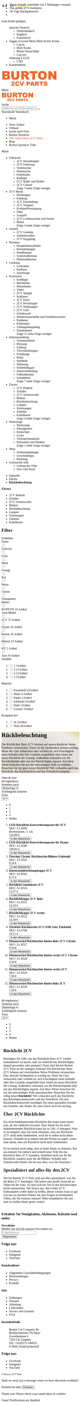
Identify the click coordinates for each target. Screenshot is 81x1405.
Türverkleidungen (27, 350)
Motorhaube (24, 286)
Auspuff (21, 215)
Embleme (22, 320)
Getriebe (13, 1106)
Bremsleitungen (26, 249)
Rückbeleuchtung (27, 401)
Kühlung (22, 198)
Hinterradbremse (26, 259)
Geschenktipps (25, 455)
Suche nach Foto (19, 131)
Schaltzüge (23, 354)
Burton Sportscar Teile (22, 145)
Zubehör (22, 411)
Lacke (20, 435)
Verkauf (13, 128)
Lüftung (21, 347)
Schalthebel (23, 377)
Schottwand (24, 313)
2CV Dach (23, 300)
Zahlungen (15, 1297)
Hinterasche (24, 171)
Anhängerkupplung (28, 327)
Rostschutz (23, 432)
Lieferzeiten (16, 1307)
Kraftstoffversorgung (29, 208)
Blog (12, 141)
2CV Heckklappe (27, 303)
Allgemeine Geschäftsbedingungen (30, 1272)
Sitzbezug (22, 364)
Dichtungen (24, 195)
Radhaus (22, 269)
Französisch (24, 37)
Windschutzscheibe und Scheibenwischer (41, 316)
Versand (14, 1301)
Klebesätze (23, 323)
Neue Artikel (16, 124)
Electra (13, 479)
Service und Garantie (21, 1311)
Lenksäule (23, 266)
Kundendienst (17, 64)
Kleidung (22, 459)
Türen (20, 289)
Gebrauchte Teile (27, 465)
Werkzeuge (23, 425)
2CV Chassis (24, 184)
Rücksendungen (18, 1276)
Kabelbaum (23, 415)
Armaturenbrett (26, 340)
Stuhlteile (22, 360)
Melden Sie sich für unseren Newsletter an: (27, 1228)
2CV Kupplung (26, 239)
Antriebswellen (26, 235)
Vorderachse (24, 167)
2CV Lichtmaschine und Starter (35, 218)
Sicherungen (24, 408)
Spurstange (23, 272)
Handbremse (24, 252)
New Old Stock (26, 469)
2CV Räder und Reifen (30, 181)
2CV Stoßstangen (27, 306)
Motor (20, 222)
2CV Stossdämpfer (28, 161)
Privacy (13, 1279)
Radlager (22, 178)
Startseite (14, 475)
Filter (20, 211)
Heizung (22, 344)
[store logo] (29, 86)
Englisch (22, 34)
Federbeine (23, 174)
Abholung (15, 1304)
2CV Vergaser (25, 205)
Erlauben (28, 1387)
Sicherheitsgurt (25, 367)
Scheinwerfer (11, 1162)
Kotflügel (22, 279)
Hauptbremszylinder (29, 245)
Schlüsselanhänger (28, 452)
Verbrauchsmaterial (28, 438)
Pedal (20, 357)
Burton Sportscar (19, 134)
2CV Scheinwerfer (28, 394)
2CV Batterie (24, 388)
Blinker (21, 398)
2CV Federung (25, 164)
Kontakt (14, 1283)
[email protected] (29, 1346)
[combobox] (19, 108)
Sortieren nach (10, 784)
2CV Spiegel (24, 293)
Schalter (21, 391)
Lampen (21, 404)
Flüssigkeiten (24, 428)
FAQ (12, 1314)
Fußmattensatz (25, 374)
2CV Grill (23, 310)
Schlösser (22, 296)
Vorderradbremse (27, 255)
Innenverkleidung (27, 371)
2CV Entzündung (27, 201)
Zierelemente (24, 330)
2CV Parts (28, 1178)
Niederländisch (25, 31)
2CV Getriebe (25, 232)
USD (20, 61)
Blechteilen (23, 283)
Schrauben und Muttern (31, 442)
